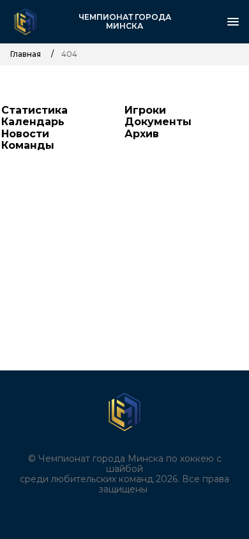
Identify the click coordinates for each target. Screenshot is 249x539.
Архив (141, 134)
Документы (158, 122)
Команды (27, 145)
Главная (25, 54)
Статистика (34, 110)
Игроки (145, 110)
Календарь (32, 122)
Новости (25, 134)
